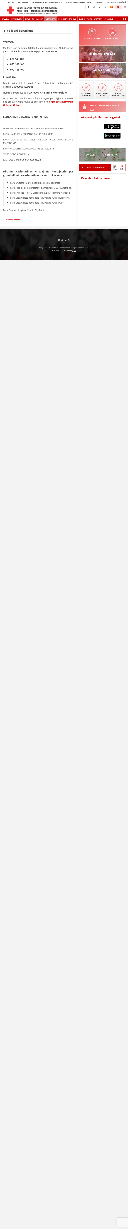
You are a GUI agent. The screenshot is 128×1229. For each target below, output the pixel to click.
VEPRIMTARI (51, 19)
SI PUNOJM (29, 19)
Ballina (5, 19)
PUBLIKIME (108, 19)
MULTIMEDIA (23, 2)
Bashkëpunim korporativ (90, 19)
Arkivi (11, 2)
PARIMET (39, 19)
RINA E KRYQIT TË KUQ (67, 19)
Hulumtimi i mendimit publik (78, 2)
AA (75, 251)
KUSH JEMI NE (16, 19)
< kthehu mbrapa (13, 219)
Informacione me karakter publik (47, 2)
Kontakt (99, 2)
